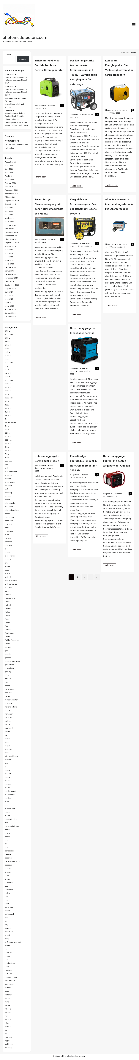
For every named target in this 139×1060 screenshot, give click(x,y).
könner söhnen (11, 756)
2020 (7, 366)
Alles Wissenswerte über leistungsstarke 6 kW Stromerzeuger (119, 204)
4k (6, 419)
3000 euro (9, 398)
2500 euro (9, 380)
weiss (7, 1005)
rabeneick (9, 889)
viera (7, 991)
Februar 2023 (10, 309)
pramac (8, 872)
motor (7, 816)
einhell (8, 577)
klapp (7, 745)
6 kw (119, 244)
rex (6, 900)
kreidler (8, 760)
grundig (8, 672)
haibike (8, 679)
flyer (7, 619)
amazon (118, 494)
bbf (6, 489)
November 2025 (11, 194)
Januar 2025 (10, 229)
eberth (7, 573)
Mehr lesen (42, 177)
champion (9, 521)
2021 (7, 370)
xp (6, 1030)
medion (8, 798)
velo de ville (10, 981)
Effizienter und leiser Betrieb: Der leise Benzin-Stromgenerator (49, 65)
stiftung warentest (13, 942)
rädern (7, 893)
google (8, 654)
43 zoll (8, 408)
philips (8, 868)
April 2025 (9, 218)
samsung (9, 907)
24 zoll (8, 373)
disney (8, 552)
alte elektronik (11, 472)
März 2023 (9, 306)
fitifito (7, 616)
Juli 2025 (9, 208)
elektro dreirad (11, 580)
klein (7, 753)
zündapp (8, 1047)
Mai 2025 (9, 215)
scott (7, 918)
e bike (7, 566)
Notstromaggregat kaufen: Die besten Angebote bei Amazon (116, 461)
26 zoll (8, 384)
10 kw (7, 331)
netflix (7, 830)
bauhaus (8, 486)
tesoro (7, 956)
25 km (7, 377)
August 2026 (10, 162)
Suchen (8, 55)
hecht (7, 686)
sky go (8, 928)
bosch (7, 514)
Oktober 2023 (11, 281)
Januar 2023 (10, 313)
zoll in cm (9, 1044)
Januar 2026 (10, 187)
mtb (6, 823)
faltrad (8, 605)
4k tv (7, 426)
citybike (8, 524)
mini (119, 110)
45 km (7, 412)
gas (89, 243)
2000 (7, 359)
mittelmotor (10, 809)
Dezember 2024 (11, 232)
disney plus (10, 556)
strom (124, 110)
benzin (50, 105)
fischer (8, 609)
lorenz (7, 770)
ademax (8, 461)
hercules (8, 693)
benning (8, 493)
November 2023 (11, 278)
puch (7, 886)
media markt (10, 791)
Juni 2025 (9, 211)
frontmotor (9, 633)
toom (7, 967)
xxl (6, 1033)
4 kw (7, 401)
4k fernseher (10, 422)
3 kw (7, 394)
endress (8, 587)
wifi (6, 1016)
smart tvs (9, 932)
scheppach (9, 914)
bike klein (9, 507)
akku (7, 465)
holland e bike (11, 707)
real (6, 896)
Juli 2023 (9, 292)
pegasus (8, 865)
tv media (8, 974)
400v (7, 405)
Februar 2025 (10, 225)
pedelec (8, 858)
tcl (6, 949)
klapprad (8, 749)
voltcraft (8, 995)
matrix (7, 788)
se (6, 921)
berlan (7, 500)
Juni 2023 (9, 295)
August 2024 (10, 246)
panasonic (9, 851)
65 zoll (8, 451)
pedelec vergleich (12, 861)
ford (6, 626)
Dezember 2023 (11, 274)
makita (50, 239)
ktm (6, 763)
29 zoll (8, 391)
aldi (6, 468)
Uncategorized (11, 977)
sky (6, 925)
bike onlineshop (12, 510)
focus (7, 623)
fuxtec (7, 644)
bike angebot (10, 503)
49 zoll (8, 415)
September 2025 (12, 201)
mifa (7, 802)
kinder (7, 738)
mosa (7, 812)
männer (8, 784)
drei (6, 563)
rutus (7, 904)
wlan (7, 1023)
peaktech (9, 854)
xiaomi (8, 1026)
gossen (8, 658)
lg (6, 767)
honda (7, 710)
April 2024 (9, 260)
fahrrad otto (10, 598)
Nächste (97, 577)
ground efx (9, 668)
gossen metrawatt (13, 661)
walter (85, 114)
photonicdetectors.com (25, 37)
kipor (7, 742)
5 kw (7, 429)
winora (8, 1019)
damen (8, 538)
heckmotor (9, 689)
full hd (7, 637)
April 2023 (9, 302)
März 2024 (9, 264)
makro (7, 777)
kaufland (8, 728)
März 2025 (9, 222)
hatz (7, 682)
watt (7, 1002)
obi (6, 840)
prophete (8, 882)
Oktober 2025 (11, 197)
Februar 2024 (10, 267)
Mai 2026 (9, 173)
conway (8, 528)
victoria (8, 988)
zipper (7, 1040)
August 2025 (10, 204)
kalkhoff (8, 721)
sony (7, 939)
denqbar (8, 542)
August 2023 (10, 288)
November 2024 (11, 236)
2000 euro (9, 363)
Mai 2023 (9, 299)
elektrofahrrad (11, 584)
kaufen (8, 724)
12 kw (7, 338)
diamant (8, 545)
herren (7, 696)
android (8, 479)
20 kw (7, 352)
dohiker (8, 559)
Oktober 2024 (11, 239)
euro (7, 591)
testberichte (10, 963)
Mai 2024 (9, 257)
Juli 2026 (9, 166)
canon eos (9, 517)
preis (7, 875)
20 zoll (8, 356)
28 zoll (8, 387)
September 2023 (12, 285)
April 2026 (9, 176)
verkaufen (9, 984)
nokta (7, 833)
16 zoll (8, 345)
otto (6, 847)
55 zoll (8, 443)
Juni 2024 (9, 253)
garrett (8, 647)
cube (7, 535)
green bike (9, 665)
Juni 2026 (9, 169)
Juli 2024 (9, 250)
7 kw (7, 454)
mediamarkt (10, 795)
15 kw (7, 342)
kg (6, 735)
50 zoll (8, 436)
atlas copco (10, 482)
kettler (8, 731)
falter (7, 602)
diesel (124, 244)
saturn (7, 911)
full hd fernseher (12, 640)
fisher (7, 612)
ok (6, 844)
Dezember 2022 (11, 317)
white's (8, 1009)
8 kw (7, 458)
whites (8, 1012)
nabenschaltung (12, 826)
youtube (8, 1037)
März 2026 (9, 180)
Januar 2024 (10, 271)
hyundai (8, 717)
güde (7, 675)
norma (7, 837)
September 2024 (12, 243)
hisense (8, 703)
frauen (8, 630)
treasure (8, 970)
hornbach (9, 714)
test (6, 960)
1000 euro (9, 335)
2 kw (7, 349)
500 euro (8, 440)
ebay (7, 570)
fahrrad (8, 594)
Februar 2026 (10, 183)
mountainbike (11, 819)
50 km (7, 433)
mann (7, 781)
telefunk (8, 953)
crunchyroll (10, 531)
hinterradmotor (11, 700)
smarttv (8, 935)
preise (7, 879)
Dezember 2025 (11, 190)
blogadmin (39, 105)
